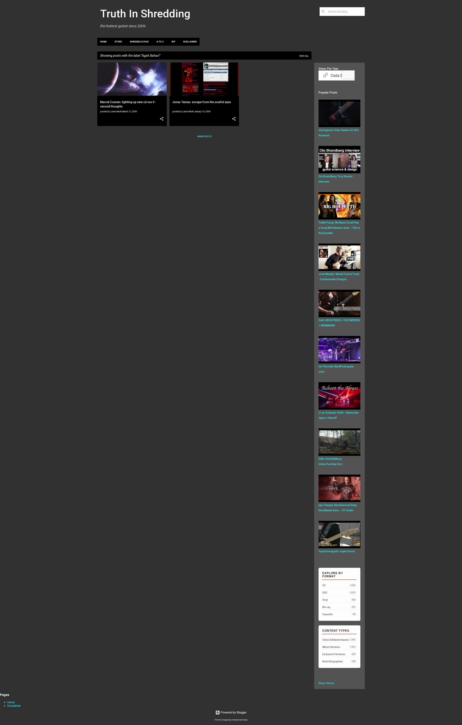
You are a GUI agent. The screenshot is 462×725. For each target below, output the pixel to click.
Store (118, 41)
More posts (204, 136)
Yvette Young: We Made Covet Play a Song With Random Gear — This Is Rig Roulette (339, 228)
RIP (173, 41)
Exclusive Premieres (338, 654)
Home (103, 41)
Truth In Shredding (145, 13)
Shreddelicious (139, 41)
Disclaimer (190, 41)
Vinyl (338, 599)
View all (304, 56)
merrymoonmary (239, 720)
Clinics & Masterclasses (338, 639)
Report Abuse (326, 683)
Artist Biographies (338, 661)
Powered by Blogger (233, 712)
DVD (338, 592)
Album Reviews (338, 647)
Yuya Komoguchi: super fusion (337, 551)
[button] (162, 119)
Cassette (338, 614)
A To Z (160, 41)
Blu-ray (338, 607)
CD (338, 585)
